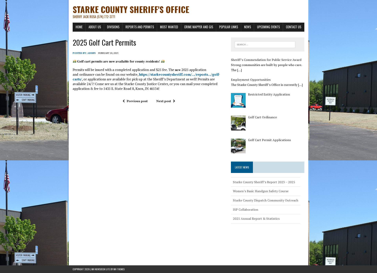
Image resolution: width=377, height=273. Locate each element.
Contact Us (293, 27)
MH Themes (119, 269)
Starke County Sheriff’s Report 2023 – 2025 (264, 181)
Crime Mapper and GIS (198, 27)
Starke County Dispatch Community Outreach (265, 199)
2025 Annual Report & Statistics (256, 218)
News (247, 27)
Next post (163, 101)
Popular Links (228, 27)
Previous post (137, 101)
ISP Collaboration (245, 209)
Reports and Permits (139, 27)
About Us (95, 27)
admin (91, 52)
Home (79, 27)
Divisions (113, 27)
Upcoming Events (268, 27)
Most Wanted (169, 27)
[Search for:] (265, 44)
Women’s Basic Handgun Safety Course (260, 190)
